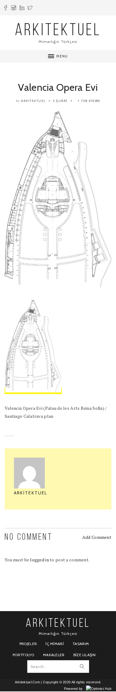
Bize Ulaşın (84, 654)
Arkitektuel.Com (27, 682)
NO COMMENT (29, 537)
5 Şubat (60, 101)
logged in (39, 560)
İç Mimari (54, 643)
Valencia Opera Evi (58, 87)
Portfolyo (23, 654)
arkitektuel (33, 101)
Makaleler (54, 654)
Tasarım (80, 643)
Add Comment (96, 537)
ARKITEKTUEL (58, 31)
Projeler (28, 643)
